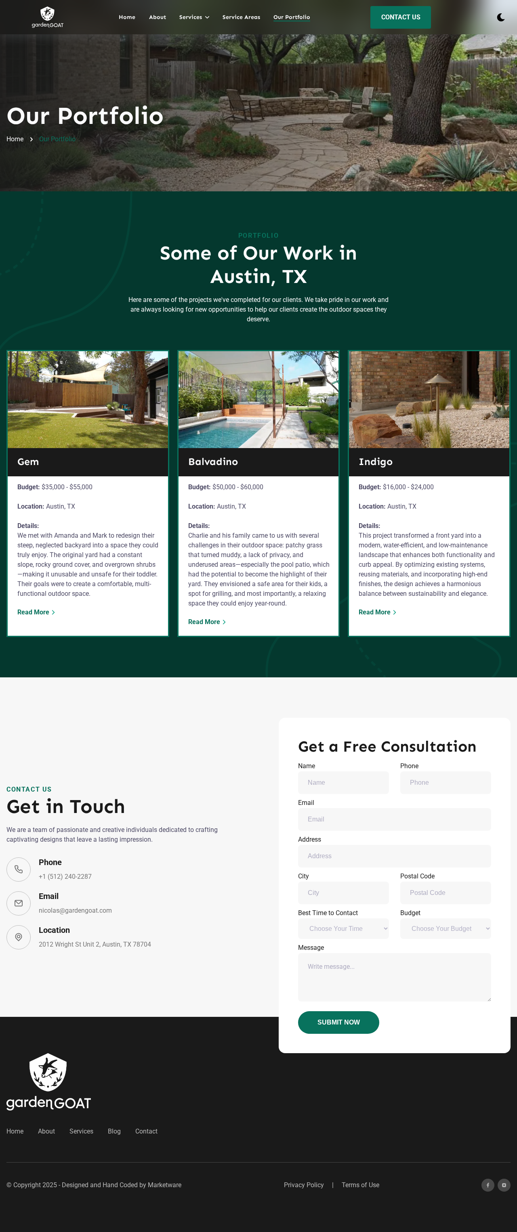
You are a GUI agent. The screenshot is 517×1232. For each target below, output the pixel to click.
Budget (410, 913)
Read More (33, 612)
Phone (409, 766)
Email (306, 803)
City (303, 876)
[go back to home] (48, 1082)
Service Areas (241, 17)
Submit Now (338, 1022)
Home (127, 17)
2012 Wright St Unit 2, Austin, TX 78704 (95, 944)
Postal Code (417, 876)
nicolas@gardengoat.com (75, 910)
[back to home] (47, 17)
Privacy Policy (304, 1185)
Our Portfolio (291, 17)
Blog (114, 1131)
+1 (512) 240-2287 (65, 876)
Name (306, 766)
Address (309, 839)
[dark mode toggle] (501, 17)
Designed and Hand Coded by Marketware (121, 1185)
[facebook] (487, 1185)
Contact (146, 1131)
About (157, 17)
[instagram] (504, 1185)
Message (311, 947)
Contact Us (400, 17)
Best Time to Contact (328, 913)
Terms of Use (360, 1185)
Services (81, 1131)
